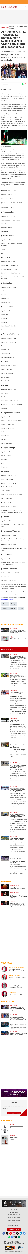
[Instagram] (14, 1233)
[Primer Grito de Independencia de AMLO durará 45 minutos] (5, 638)
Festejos (13, 604)
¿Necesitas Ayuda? (14, 1229)
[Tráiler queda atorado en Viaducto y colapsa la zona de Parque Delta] (5, 680)
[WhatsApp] (9, 1237)
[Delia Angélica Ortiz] (4, 977)
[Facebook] (3, 1233)
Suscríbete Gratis (14, 1113)
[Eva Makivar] (4, 994)
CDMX (21, 608)
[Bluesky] (24, 1233)
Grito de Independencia (8, 608)
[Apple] (15, 1237)
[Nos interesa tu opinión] (14, 1203)
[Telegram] (21, 1233)
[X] (7, 1233)
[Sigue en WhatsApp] (22, 84)
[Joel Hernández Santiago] (4, 969)
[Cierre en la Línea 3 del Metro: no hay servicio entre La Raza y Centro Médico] (5, 750)
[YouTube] (10, 1233)
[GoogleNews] (12, 1237)
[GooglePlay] (19, 1237)
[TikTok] (17, 1233)
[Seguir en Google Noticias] (25, 84)
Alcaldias (5, 604)
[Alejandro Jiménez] (4, 985)
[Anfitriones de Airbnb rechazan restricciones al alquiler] (5, 1033)
